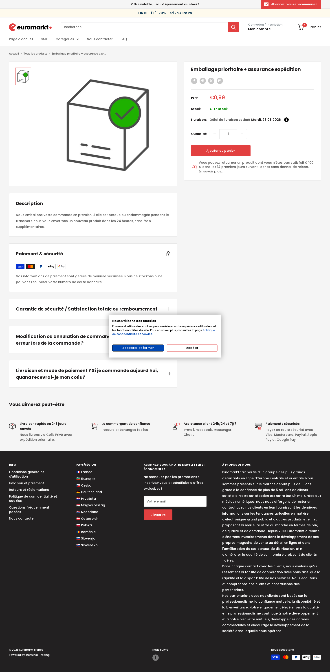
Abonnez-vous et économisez (294, 4)
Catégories (65, 39)
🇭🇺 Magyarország (90, 505)
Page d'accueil (21, 39)
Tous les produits (35, 53)
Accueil (14, 53)
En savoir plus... (211, 171)
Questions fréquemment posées (29, 509)
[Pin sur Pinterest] (203, 81)
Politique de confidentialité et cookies (33, 498)
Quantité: (199, 134)
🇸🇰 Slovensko (87, 545)
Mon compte (259, 29)
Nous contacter (100, 39)
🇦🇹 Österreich (87, 518)
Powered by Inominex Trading (29, 655)
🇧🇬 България (85, 478)
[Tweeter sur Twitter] (211, 81)
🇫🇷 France (84, 472)
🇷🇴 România (86, 532)
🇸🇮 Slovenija (85, 538)
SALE (44, 39)
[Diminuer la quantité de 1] (214, 134)
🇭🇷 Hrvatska (86, 498)
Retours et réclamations (29, 489)
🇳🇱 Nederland (87, 512)
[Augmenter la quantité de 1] (242, 134)
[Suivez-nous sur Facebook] (155, 657)
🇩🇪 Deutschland (89, 492)
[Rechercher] (233, 27)
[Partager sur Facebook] (194, 81)
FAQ (124, 39)
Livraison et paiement (26, 483)
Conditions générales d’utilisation (26, 474)
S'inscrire (158, 515)
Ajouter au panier (220, 150)
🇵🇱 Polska (84, 525)
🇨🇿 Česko (83, 485)
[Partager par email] (220, 81)
